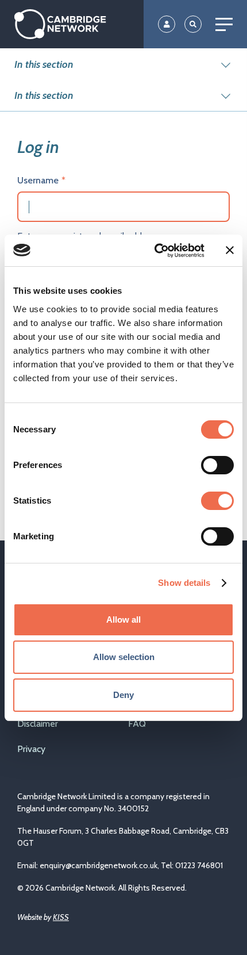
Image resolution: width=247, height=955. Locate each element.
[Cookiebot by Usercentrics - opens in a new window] (155, 250)
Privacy (31, 748)
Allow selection (124, 657)
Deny (123, 695)
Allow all (123, 619)
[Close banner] (230, 250)
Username (38, 180)
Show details (184, 583)
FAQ (137, 723)
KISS (61, 917)
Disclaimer (37, 723)
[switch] (217, 465)
